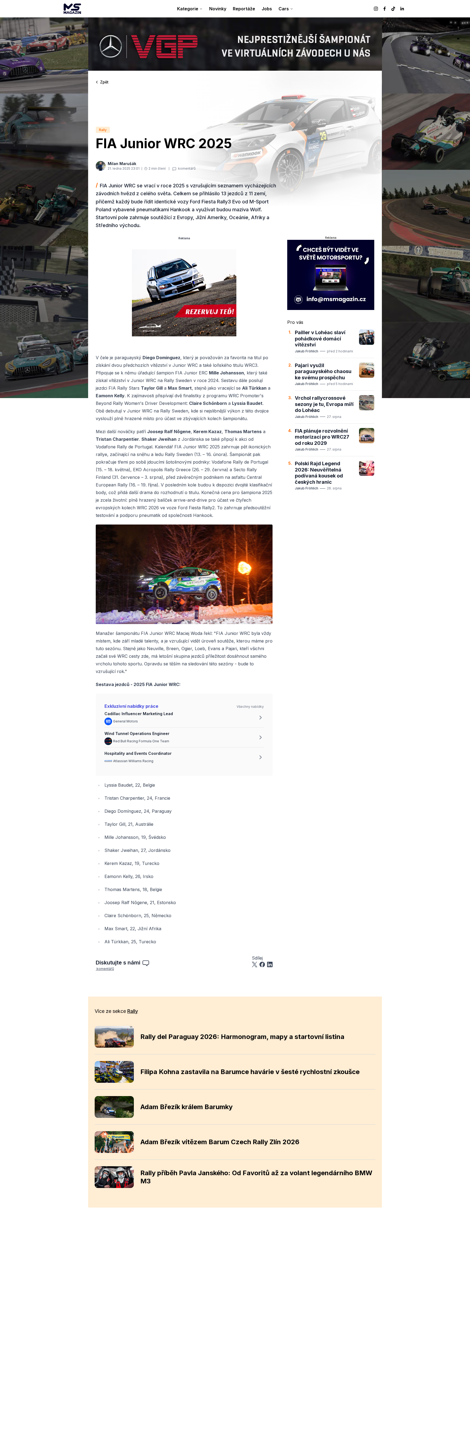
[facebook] (384, 8)
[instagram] (376, 8)
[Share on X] (254, 964)
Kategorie (187, 8)
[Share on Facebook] (262, 964)
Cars (284, 8)
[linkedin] (402, 8)
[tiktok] (393, 8)
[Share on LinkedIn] (270, 964)
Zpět (104, 82)
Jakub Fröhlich (306, 351)
